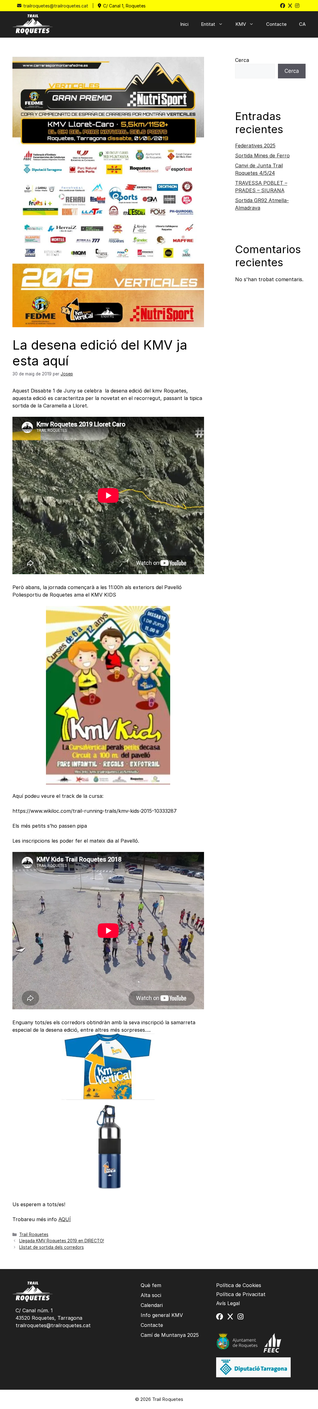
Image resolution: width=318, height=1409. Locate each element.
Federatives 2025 (255, 145)
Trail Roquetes (33, 1234)
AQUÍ (64, 1219)
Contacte (276, 24)
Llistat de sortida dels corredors (51, 1247)
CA (302, 24)
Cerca (242, 60)
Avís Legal (228, 1303)
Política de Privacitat (241, 1294)
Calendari (152, 1305)
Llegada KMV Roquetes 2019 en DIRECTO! (61, 1240)
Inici (184, 24)
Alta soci (151, 1295)
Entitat (208, 24)
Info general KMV (162, 1315)
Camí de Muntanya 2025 (170, 1335)
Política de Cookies (238, 1285)
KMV (240, 24)
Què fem (151, 1285)
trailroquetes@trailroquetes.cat (55, 5)
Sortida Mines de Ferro (262, 155)
